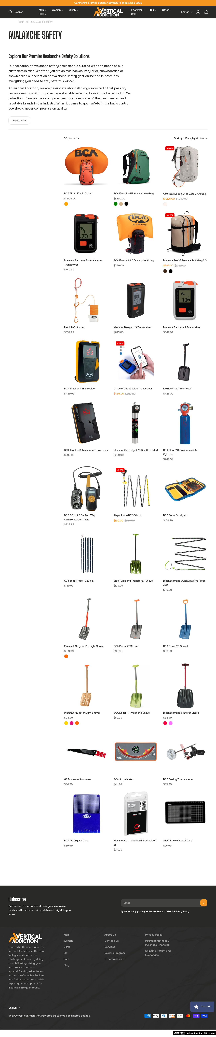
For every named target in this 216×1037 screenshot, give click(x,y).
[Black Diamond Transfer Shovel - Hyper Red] (165, 723)
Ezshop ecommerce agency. (73, 1015)
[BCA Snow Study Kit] (185, 488)
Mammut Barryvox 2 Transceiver (182, 327)
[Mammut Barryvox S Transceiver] (136, 300)
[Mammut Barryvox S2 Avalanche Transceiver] (86, 233)
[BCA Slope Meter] (136, 752)
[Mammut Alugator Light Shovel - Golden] (66, 723)
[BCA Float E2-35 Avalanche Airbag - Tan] (121, 204)
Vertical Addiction (29, 1015)
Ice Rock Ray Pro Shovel (177, 388)
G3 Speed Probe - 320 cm (78, 580)
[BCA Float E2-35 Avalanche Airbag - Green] (116, 204)
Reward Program (114, 953)
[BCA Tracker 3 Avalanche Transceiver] (86, 423)
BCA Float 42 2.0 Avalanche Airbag (134, 260)
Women (68, 941)
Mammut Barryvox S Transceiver (132, 327)
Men (66, 934)
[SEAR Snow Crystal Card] (185, 813)
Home (21, 22)
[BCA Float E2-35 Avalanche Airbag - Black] (126, 204)
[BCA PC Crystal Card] (86, 813)
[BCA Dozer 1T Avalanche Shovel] (136, 685)
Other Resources (114, 959)
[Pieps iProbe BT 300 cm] (136, 488)
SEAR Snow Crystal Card (177, 840)
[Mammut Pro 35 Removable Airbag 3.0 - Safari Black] (165, 271)
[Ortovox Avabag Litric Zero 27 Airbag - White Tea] (165, 204)
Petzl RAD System (74, 327)
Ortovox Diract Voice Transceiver (133, 388)
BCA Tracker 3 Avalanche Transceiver (86, 450)
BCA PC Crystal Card (76, 840)
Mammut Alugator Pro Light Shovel (84, 646)
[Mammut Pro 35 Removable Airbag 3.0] (185, 233)
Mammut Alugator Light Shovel (82, 712)
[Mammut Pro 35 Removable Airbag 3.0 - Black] (171, 271)
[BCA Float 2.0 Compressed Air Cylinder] (185, 423)
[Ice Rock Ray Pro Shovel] (185, 361)
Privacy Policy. (182, 911)
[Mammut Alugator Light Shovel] (86, 685)
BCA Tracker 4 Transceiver (80, 388)
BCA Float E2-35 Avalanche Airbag (134, 193)
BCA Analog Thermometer (178, 779)
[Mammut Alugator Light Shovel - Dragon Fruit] (72, 723)
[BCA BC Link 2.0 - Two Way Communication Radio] (86, 488)
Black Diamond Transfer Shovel (181, 712)
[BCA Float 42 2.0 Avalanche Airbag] (136, 233)
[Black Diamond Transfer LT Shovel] (136, 554)
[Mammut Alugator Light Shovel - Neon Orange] (77, 723)
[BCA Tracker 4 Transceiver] (86, 361)
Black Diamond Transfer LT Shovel (133, 580)
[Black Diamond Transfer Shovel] (185, 685)
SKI (27, 22)
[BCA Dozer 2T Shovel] (136, 619)
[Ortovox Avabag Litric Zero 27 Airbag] (185, 166)
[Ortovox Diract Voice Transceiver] (136, 361)
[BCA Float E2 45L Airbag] (86, 166)
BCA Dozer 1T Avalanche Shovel (132, 712)
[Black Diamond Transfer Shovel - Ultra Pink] (171, 723)
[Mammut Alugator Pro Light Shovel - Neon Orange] (66, 656)
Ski (65, 953)
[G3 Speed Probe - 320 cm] (86, 554)
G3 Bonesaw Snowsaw (77, 779)
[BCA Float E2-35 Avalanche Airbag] (136, 166)
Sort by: (178, 138)
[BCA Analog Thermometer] (185, 752)
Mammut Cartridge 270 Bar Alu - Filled (136, 450)
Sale (66, 959)
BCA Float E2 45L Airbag (78, 193)
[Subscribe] (203, 902)
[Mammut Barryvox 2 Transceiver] (185, 300)
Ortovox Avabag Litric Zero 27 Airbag (184, 193)
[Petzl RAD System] (86, 300)
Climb (67, 947)
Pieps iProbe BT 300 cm (127, 515)
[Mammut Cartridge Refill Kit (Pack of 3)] (136, 813)
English (185, 12)
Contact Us (111, 941)
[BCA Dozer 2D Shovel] (185, 619)
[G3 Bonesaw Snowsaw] (86, 752)
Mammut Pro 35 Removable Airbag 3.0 (185, 260)
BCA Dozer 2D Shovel (175, 646)
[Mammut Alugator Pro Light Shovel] (86, 619)
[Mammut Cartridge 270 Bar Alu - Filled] (136, 423)
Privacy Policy (154, 934)
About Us (110, 934)
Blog (66, 965)
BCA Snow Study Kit (175, 515)
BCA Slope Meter (123, 779)
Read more (19, 120)
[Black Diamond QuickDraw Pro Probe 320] (185, 554)
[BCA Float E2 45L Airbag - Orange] (66, 204)
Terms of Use (164, 911)
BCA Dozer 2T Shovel (126, 646)
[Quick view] (104, 152)
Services (109, 947)
